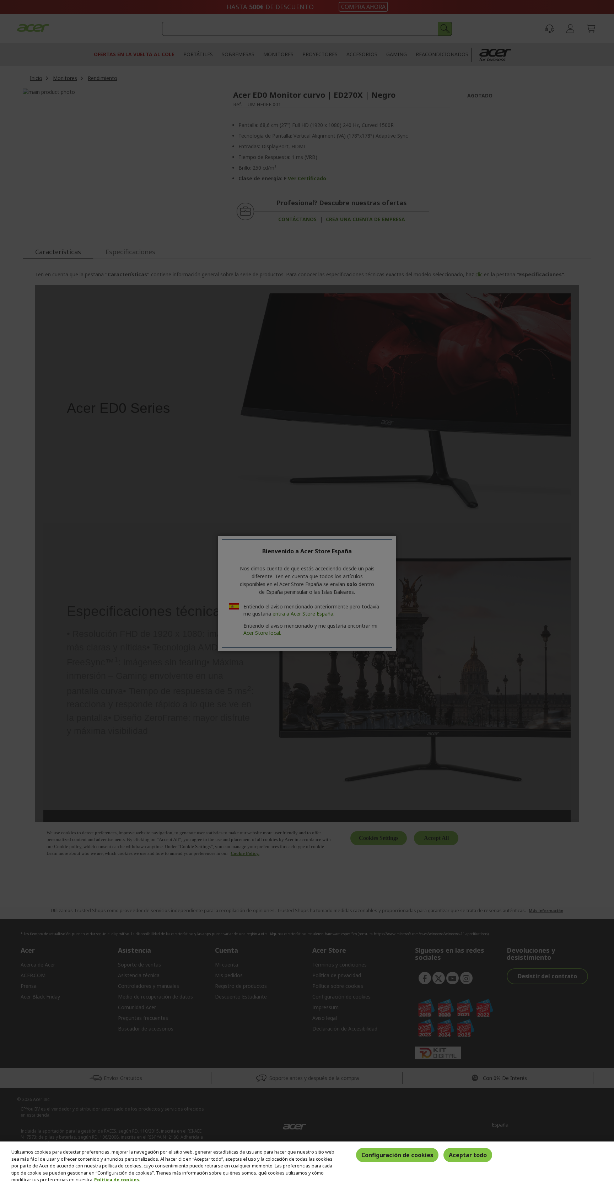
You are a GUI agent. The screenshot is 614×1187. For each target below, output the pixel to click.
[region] (307, 1164)
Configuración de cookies (397, 1155)
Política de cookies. (117, 1179)
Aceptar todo (468, 1155)
